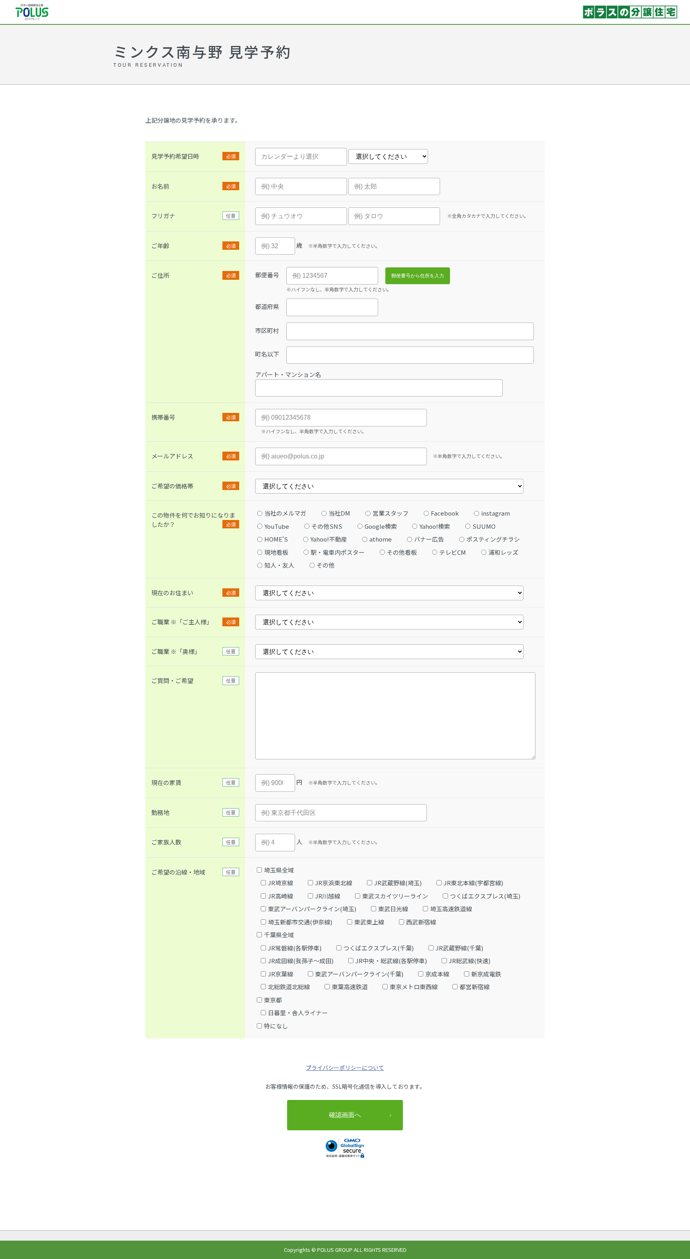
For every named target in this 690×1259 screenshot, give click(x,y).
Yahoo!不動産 (328, 539)
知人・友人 (279, 565)
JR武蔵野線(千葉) (459, 948)
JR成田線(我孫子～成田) (300, 960)
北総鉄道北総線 (289, 986)
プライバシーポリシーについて (345, 1068)
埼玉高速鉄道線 (451, 908)
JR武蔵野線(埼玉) (398, 883)
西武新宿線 (421, 922)
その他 (326, 565)
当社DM (339, 513)
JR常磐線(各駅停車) (294, 948)
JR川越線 (327, 896)
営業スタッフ (390, 513)
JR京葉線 (280, 974)
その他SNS (326, 526)
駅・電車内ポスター (338, 552)
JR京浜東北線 (333, 883)
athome (380, 539)
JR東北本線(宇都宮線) (473, 883)
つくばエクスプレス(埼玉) (485, 896)
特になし (276, 1026)
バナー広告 (429, 539)
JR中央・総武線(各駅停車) (391, 960)
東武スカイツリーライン (395, 896)
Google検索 (381, 526)
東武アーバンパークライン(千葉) (359, 974)
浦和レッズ (503, 552)
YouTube (276, 526)
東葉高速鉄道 (350, 986)
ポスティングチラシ (493, 539)
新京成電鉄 (486, 974)
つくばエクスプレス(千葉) (378, 948)
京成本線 (437, 974)
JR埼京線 (280, 883)
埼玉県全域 (279, 870)
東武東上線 (369, 922)
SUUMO (484, 526)
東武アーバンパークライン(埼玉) (312, 908)
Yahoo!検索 (434, 526)
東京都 (273, 1000)
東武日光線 (393, 908)
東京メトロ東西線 (414, 986)
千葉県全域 (279, 934)
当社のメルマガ (285, 513)
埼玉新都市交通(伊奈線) (300, 922)
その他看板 (402, 552)
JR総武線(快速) (469, 960)
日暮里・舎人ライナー (298, 1012)
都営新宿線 (475, 986)
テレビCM (452, 552)
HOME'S (276, 539)
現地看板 (276, 552)
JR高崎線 (280, 896)
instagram (495, 513)
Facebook (445, 513)
